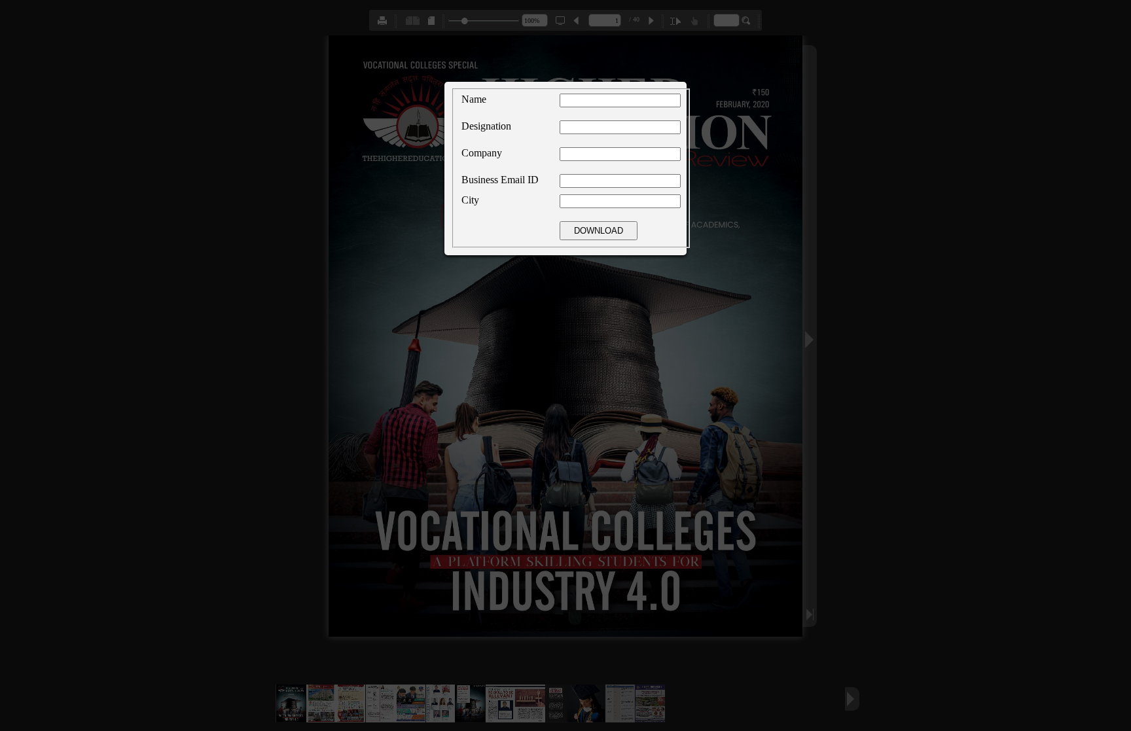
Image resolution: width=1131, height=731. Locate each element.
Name (473, 99)
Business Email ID (500, 179)
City (470, 199)
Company (481, 152)
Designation (486, 126)
